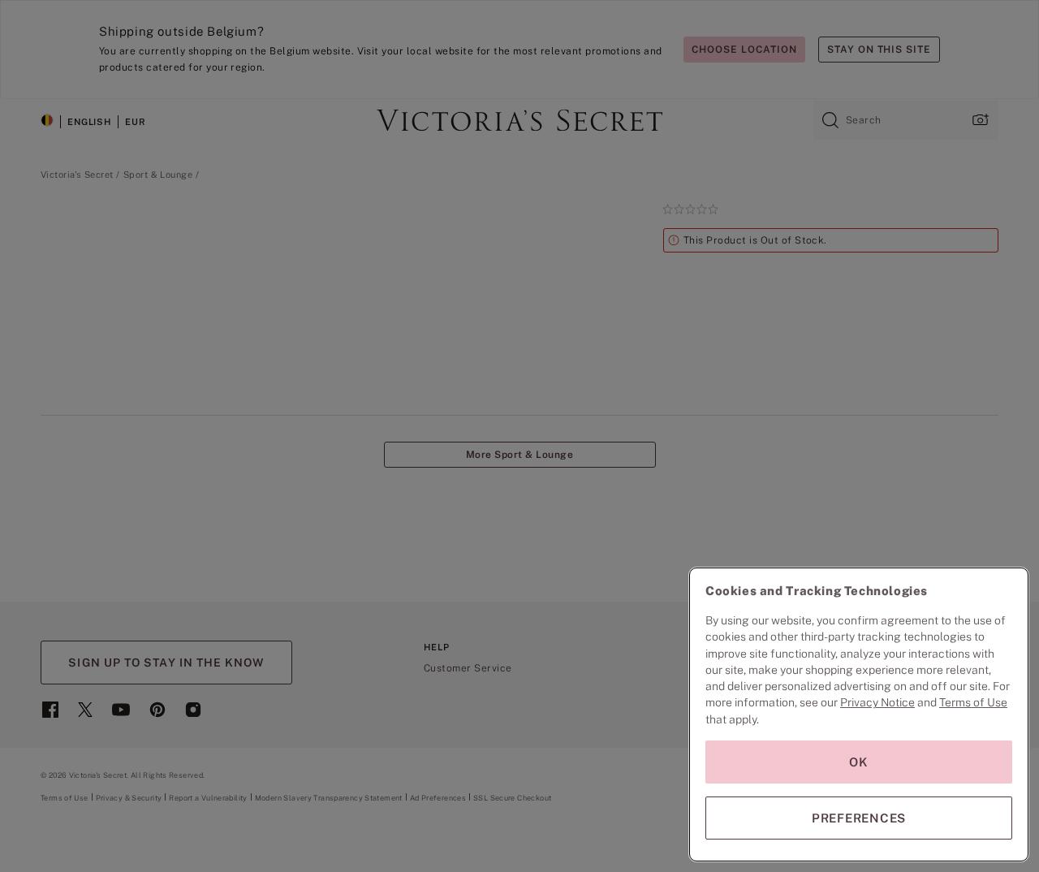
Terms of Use (973, 702)
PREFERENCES (859, 818)
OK (859, 762)
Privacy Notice (877, 702)
